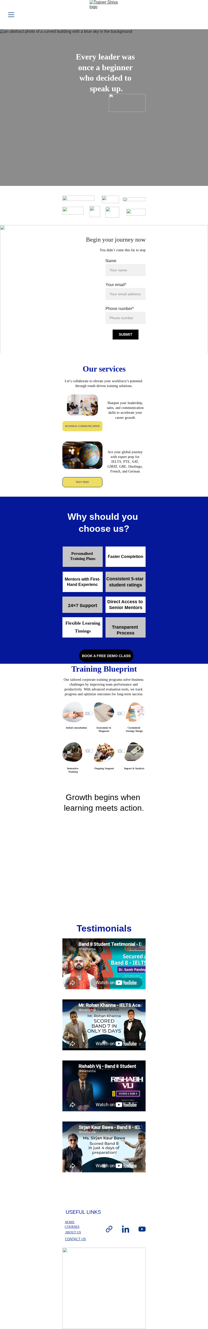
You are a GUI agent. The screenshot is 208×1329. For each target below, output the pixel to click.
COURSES (72, 1227)
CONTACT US (75, 1239)
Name (111, 261)
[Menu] (11, 14)
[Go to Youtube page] (142, 1229)
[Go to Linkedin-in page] (125, 1229)
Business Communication (82, 426)
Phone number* (120, 308)
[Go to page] (109, 1229)
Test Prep (82, 482)
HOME (70, 1222)
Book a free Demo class (106, 656)
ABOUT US (73, 1232)
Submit (125, 334)
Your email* (116, 285)
